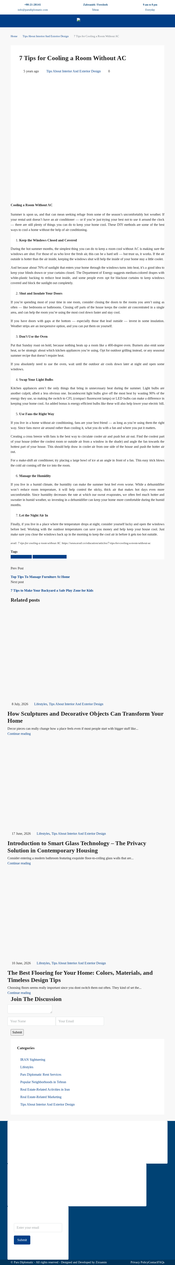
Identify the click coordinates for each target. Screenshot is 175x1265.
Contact (153, 1262)
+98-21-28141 (32, 4)
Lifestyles (40, 704)
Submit (22, 1240)
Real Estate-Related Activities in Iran (45, 1089)
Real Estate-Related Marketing (40, 1097)
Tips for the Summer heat (50, 557)
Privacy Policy (139, 1262)
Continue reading (19, 733)
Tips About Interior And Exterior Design (46, 36)
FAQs (161, 1262)
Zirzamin (101, 1262)
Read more (20, 1154)
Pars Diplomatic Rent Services (40, 1074)
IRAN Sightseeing (32, 1059)
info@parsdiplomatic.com (33, 9)
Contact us (20, 1197)
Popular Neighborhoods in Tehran (43, 1082)
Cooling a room (21, 557)
